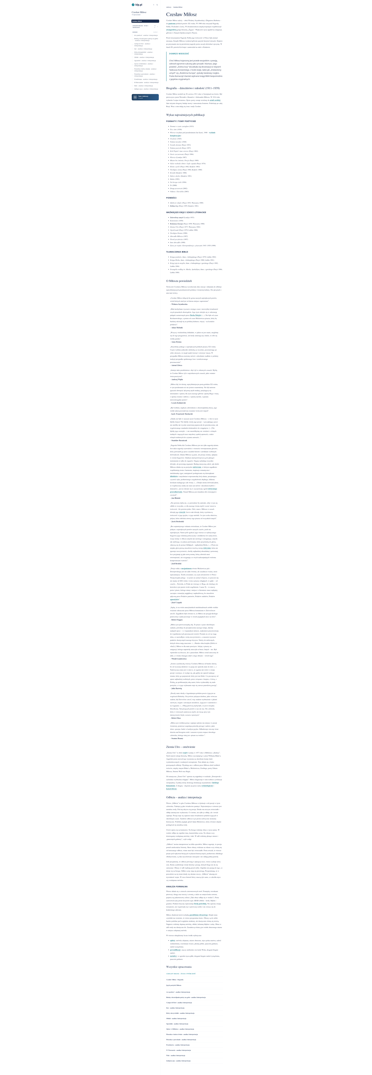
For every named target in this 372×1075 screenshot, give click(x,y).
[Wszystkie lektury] (153, 4)
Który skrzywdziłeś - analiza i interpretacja (143, 53)
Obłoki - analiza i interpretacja (144, 57)
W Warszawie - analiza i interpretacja (146, 82)
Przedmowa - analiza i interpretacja (145, 79)
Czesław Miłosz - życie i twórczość (181, 974)
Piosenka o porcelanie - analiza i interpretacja (144, 75)
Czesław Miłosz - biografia (174, 979)
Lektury (168, 7)
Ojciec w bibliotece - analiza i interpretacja (143, 65)
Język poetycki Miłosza (173, 985)
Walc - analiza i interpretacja (143, 86)
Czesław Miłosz (137, 21)
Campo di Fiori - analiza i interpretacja (142, 45)
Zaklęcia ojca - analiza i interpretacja (146, 89)
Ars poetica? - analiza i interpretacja (146, 35)
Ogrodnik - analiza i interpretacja (145, 60)
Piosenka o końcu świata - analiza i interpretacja (145, 70)
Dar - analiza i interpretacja (143, 49)
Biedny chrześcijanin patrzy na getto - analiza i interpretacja (146, 39)
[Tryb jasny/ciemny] (157, 4)
